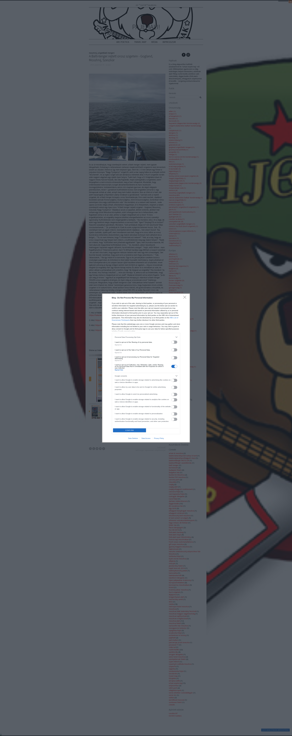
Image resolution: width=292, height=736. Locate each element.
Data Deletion (133, 438)
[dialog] (146, 368)
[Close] (185, 298)
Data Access (146, 438)
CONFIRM (129, 430)
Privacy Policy (159, 438)
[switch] (174, 342)
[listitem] (146, 337)
